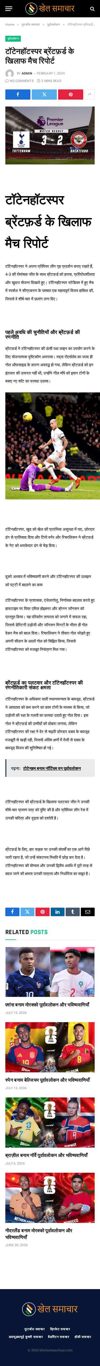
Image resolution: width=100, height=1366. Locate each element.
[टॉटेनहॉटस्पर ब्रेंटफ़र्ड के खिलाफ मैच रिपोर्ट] (50, 136)
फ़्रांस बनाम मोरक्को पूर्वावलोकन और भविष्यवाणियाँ (47, 1004)
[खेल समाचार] (49, 8)
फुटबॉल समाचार (35, 1329)
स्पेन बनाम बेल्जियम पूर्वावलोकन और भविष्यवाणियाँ (47, 1080)
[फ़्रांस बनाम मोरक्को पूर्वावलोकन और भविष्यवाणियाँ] (50, 972)
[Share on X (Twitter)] (44, 94)
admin (27, 73)
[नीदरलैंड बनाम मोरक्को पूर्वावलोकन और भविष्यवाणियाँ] (50, 1198)
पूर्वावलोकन (13, 38)
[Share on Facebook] (17, 94)
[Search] (92, 9)
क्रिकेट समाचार (60, 1329)
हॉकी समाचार (83, 1337)
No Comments (22, 81)
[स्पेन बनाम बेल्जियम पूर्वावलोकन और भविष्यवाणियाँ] (50, 1047)
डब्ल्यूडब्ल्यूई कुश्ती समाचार (26, 1337)
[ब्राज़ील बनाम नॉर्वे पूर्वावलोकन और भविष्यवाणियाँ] (50, 1122)
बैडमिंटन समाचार (58, 1337)
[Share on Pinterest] (70, 94)
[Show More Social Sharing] (90, 94)
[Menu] (8, 9)
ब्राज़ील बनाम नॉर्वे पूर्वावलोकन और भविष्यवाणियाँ (46, 1155)
